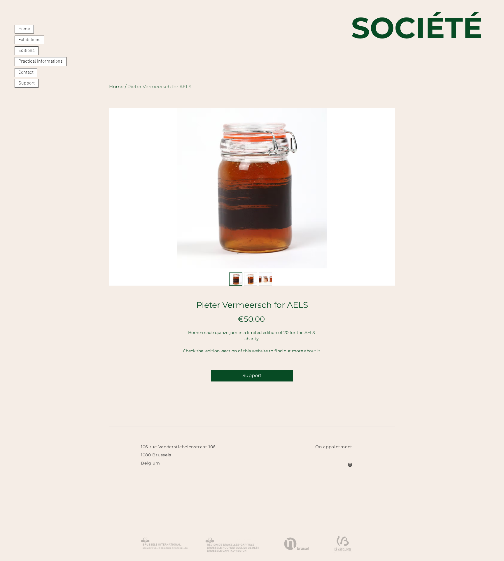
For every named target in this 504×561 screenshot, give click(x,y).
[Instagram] (350, 464)
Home (24, 29)
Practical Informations (40, 61)
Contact (26, 72)
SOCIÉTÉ (416, 27)
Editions (26, 51)
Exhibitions (29, 40)
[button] (349, 455)
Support (26, 83)
